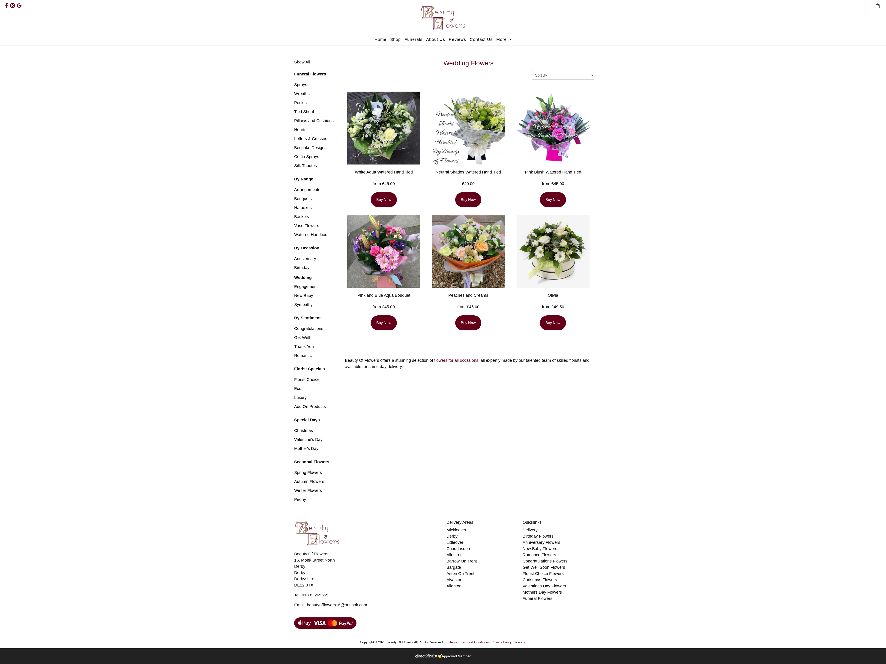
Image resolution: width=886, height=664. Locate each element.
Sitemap (453, 642)
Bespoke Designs (310, 147)
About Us (435, 39)
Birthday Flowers (538, 536)
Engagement (306, 286)
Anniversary (305, 258)
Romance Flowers (539, 555)
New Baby (303, 295)
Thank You (304, 346)
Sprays (300, 84)
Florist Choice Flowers (543, 573)
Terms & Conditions (475, 642)
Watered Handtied (310, 234)
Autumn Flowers (309, 481)
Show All (302, 62)
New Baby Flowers (540, 548)
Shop (395, 39)
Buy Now (383, 200)
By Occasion (306, 248)
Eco (297, 388)
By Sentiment (307, 318)
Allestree (454, 555)
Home (380, 39)
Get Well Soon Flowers (544, 567)
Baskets (301, 216)
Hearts (300, 129)
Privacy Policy (501, 642)
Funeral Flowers (310, 74)
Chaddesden (458, 548)
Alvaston (454, 579)
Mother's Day (306, 448)
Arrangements (307, 189)
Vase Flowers (306, 225)
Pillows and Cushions (314, 120)
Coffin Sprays (306, 156)
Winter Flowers (308, 490)
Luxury (300, 397)
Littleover (454, 542)
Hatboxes (303, 207)
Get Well (302, 337)
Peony (300, 499)
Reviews (457, 39)
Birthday (301, 267)
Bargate (453, 567)
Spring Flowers (308, 472)
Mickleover (456, 530)
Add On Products (310, 406)
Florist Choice (307, 379)
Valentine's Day (308, 439)
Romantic (303, 355)
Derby (452, 536)
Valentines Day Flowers (544, 586)
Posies (300, 102)
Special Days (307, 420)
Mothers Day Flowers (542, 592)
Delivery (530, 530)
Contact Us (481, 39)
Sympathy (303, 304)
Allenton (453, 586)
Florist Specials (309, 369)
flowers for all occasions (456, 360)
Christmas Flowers (540, 579)
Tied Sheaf (304, 111)
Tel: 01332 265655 (311, 595)
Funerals (413, 39)
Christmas (303, 430)
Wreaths (302, 93)
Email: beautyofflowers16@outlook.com (330, 605)
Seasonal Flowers (311, 462)
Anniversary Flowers (541, 542)
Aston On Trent (460, 573)
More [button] (502, 39)
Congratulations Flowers (545, 561)
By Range (303, 179)
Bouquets (303, 198)
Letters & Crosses (310, 138)
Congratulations (308, 328)
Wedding (303, 277)
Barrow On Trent (461, 561)
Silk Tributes (305, 165)
